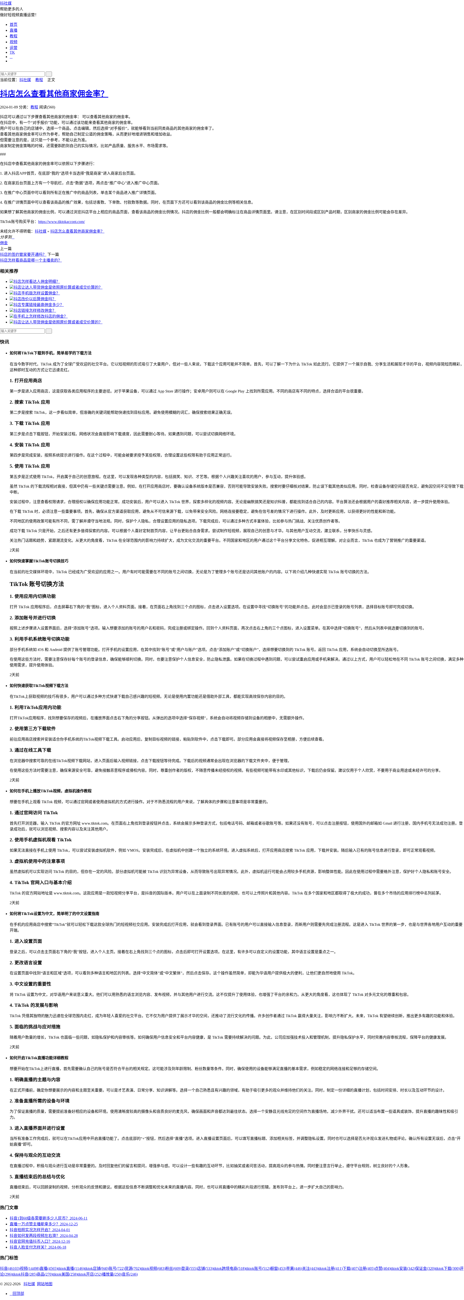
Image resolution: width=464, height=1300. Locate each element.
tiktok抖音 (24, 1274)
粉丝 (173, 1268)
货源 (133, 1268)
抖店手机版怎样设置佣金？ (37, 293)
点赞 (383, 1268)
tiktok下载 (447, 1268)
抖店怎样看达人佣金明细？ (37, 281)
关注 (310, 1268)
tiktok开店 (89, 1274)
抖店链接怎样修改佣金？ (35, 310)
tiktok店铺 (96, 1268)
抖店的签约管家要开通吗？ (23, 254)
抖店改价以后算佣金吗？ (35, 299)
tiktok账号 (258, 1268)
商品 (45, 1274)
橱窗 (278, 1268)
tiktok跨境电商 (229, 1268)
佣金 (4, 243)
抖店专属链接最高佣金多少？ (39, 305)
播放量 (112, 1274)
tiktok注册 (330, 1268)
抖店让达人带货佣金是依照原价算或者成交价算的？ (58, 287)
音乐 (130, 1274)
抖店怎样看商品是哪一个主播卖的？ (31, 260)
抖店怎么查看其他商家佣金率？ (54, 93)
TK (12, 52)
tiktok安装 (403, 1268)
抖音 (10, 1268)
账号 (117, 1268)
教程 (13, 36)
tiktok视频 (153, 1268)
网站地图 (44, 1284)
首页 (13, 24)
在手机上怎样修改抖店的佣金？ (41, 316)
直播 (13, 30)
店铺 (205, 1268)
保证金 (425, 1268)
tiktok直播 (71, 1268)
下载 (351, 1268)
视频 (13, 42)
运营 (13, 48)
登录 (189, 1268)
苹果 (294, 1268)
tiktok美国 (65, 1274)
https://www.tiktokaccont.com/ (61, 222)
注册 (367, 1268)
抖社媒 (6, 3)
